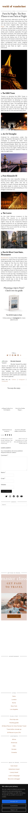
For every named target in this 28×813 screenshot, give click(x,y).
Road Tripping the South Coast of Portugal (7, 441)
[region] (14, 798)
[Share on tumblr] (11, 435)
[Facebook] (18, 355)
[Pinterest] (12, 355)
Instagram (22, 379)
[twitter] (6, 496)
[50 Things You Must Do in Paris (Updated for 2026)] (7, 398)
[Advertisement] (14, 336)
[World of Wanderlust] (14, 7)
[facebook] (14, 496)
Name (3, 472)
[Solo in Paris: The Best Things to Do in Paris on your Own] (20, 398)
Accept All (14, 801)
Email (3, 478)
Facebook (5, 381)
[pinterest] (18, 496)
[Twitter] (7, 355)
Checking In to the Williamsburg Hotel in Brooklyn (20, 441)
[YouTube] (15, 355)
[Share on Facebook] (6, 435)
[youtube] (21, 496)
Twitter (14, 379)
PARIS (14, 11)
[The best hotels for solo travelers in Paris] (7, 420)
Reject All (14, 810)
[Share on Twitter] (8, 435)
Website (3, 484)
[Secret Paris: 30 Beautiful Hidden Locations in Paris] (20, 420)
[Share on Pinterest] (10, 435)
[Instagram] (10, 355)
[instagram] (10, 496)
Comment (4, 455)
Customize (14, 805)
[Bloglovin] (20, 355)
